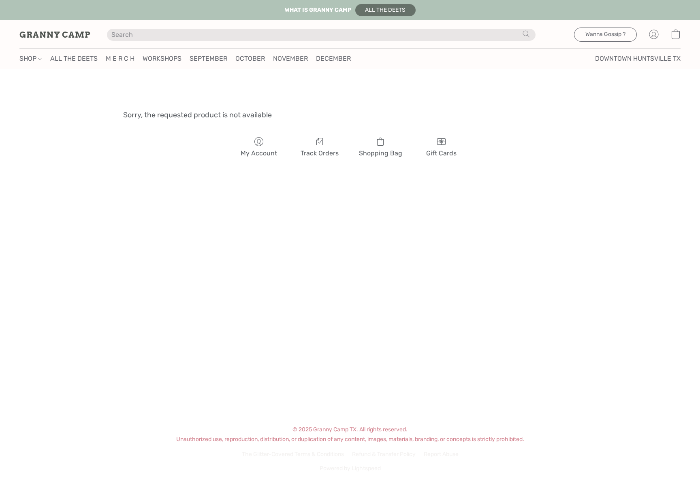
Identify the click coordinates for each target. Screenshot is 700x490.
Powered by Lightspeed (350, 468)
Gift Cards (441, 153)
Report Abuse (441, 454)
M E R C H (120, 58)
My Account (259, 153)
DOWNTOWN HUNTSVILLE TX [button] (638, 58)
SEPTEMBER (208, 58)
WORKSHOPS (162, 58)
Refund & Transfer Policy (384, 454)
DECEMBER (333, 58)
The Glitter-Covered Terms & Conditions (293, 454)
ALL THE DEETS (74, 58)
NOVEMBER (290, 58)
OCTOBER (250, 58)
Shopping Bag (380, 153)
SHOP (28, 58)
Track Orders (320, 153)
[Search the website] (526, 34)
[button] (385, 10)
